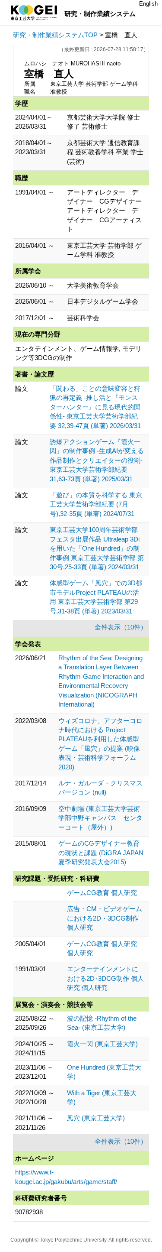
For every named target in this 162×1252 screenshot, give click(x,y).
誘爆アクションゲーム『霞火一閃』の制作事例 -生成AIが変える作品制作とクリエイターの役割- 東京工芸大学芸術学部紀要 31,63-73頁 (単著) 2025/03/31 (97, 460)
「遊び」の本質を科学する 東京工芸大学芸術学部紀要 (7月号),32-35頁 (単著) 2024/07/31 (96, 504)
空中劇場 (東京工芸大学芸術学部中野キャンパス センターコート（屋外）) (100, 818)
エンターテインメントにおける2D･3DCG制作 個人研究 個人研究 (105, 978)
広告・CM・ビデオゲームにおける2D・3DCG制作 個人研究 (104, 918)
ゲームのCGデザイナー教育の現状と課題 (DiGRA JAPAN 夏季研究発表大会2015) (100, 853)
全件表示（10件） (121, 627)
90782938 (29, 1212)
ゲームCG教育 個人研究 (102, 892)
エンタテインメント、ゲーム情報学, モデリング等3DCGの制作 (78, 353)
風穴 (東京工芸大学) (96, 1118)
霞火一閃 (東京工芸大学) (102, 1044)
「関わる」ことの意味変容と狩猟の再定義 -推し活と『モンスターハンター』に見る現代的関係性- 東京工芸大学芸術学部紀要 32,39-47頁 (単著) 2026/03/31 (95, 407)
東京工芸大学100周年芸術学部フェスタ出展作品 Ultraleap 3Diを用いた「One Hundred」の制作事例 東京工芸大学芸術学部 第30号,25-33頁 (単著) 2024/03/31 (97, 548)
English (148, 3)
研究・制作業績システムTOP (55, 35)
